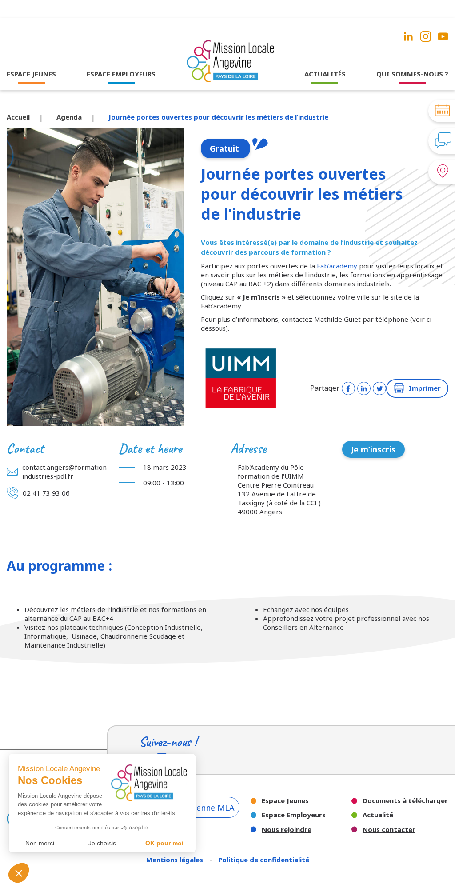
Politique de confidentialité (263, 859)
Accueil (18, 116)
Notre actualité (325, 91)
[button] (18, 873)
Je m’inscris (373, 449)
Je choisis (102, 843)
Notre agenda (324, 103)
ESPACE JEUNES (31, 73)
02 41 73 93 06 (46, 492)
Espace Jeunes (285, 800)
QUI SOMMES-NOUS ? (412, 73)
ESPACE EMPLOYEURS (121, 73)
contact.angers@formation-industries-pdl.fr (65, 471)
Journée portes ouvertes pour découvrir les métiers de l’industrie (218, 116)
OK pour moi (164, 843)
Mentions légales (175, 859)
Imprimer (425, 388)
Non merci (39, 843)
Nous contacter (389, 829)
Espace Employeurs (294, 815)
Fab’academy (337, 265)
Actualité (378, 815)
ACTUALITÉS (325, 73)
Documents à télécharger (405, 800)
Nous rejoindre (286, 829)
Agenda (69, 116)
